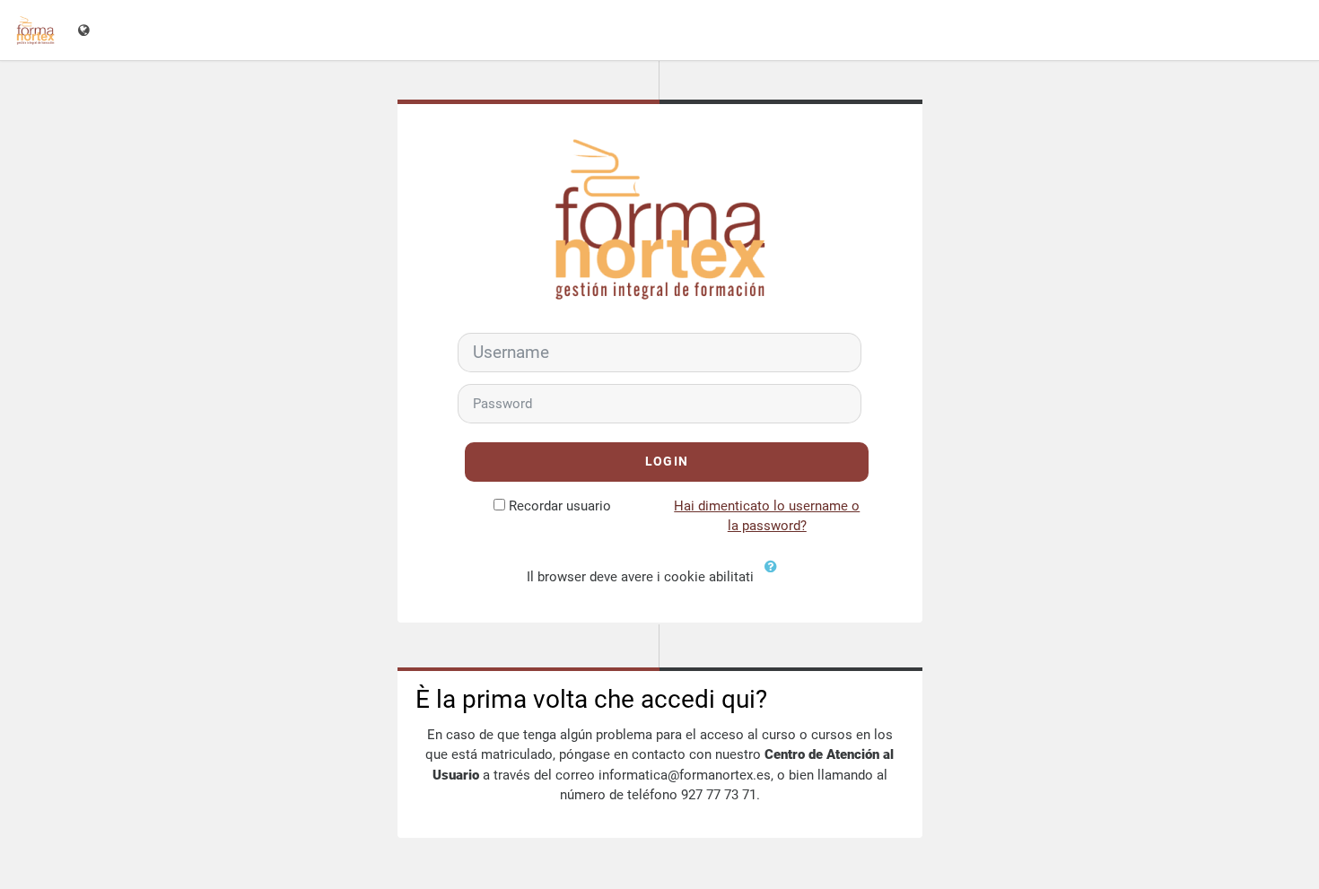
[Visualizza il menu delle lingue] (85, 30)
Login (666, 461)
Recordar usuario (560, 506)
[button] (775, 577)
